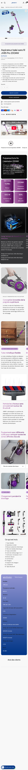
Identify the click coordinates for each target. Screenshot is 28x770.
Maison (2, 7)
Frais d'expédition (10, 58)
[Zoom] (26, 11)
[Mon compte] (23, 2)
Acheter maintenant (14, 97)
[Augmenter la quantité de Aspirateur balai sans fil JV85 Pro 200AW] (7, 87)
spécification (7, 577)
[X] (9, 114)
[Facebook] (7, 114)
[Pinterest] (11, 114)
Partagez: (3, 114)
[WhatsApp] (13, 114)
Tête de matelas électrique (11, 466)
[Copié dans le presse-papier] (15, 114)
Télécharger (19, 577)
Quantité (3, 84)
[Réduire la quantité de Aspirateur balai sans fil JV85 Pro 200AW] (2, 87)
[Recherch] (4, 2)
